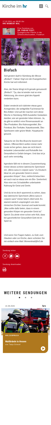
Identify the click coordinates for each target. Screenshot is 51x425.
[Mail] (17, 256)
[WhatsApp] (11, 256)
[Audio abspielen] (43, 348)
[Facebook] (5, 256)
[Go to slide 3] (31, 297)
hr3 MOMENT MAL (11, 24)
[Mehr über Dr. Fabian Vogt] (9, 31)
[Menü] (41, 6)
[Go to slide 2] (25, 297)
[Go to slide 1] (19, 297)
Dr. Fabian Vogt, (26, 30)
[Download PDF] (4, 270)
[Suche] (46, 6)
